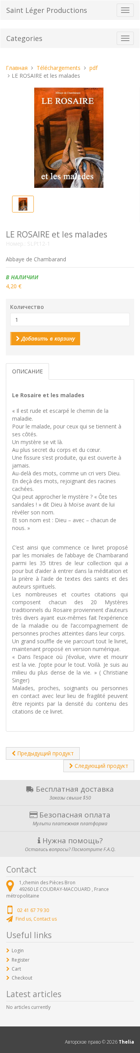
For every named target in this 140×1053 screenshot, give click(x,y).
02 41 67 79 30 (33, 910)
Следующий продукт (100, 765)
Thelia (126, 1042)
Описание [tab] (27, 371)
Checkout (22, 977)
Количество (27, 307)
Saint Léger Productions (46, 10)
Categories (24, 38)
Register (21, 960)
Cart (16, 969)
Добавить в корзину (47, 338)
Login (18, 950)
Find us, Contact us (36, 919)
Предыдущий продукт (45, 753)
